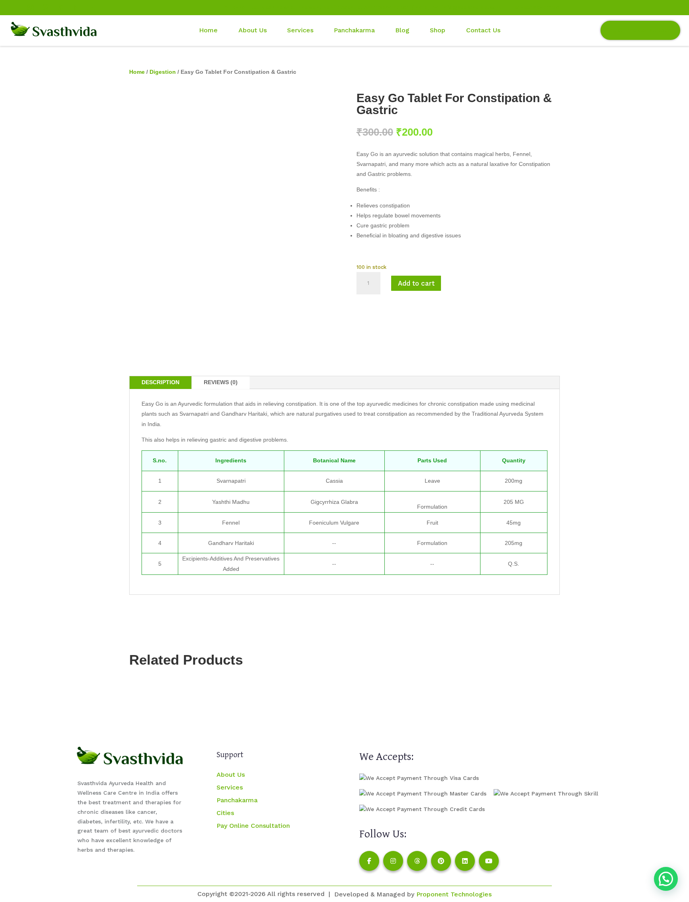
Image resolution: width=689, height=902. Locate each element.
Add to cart (416, 283)
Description (160, 382)
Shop (437, 30)
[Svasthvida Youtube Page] (91, 7)
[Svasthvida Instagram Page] (393, 861)
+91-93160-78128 (535, 7)
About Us (231, 774)
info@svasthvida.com (471, 7)
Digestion (163, 72)
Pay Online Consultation (640, 30)
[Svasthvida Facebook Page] (369, 861)
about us (252, 30)
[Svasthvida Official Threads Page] (45, 7)
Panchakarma (354, 30)
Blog (402, 30)
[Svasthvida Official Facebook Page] (15, 7)
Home (208, 30)
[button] (666, 879)
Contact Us (483, 30)
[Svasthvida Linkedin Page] (465, 861)
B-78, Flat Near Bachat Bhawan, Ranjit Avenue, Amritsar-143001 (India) (331, 7)
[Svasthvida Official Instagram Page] (30, 7)
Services (300, 30)
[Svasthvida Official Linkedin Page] (76, 7)
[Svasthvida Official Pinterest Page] (61, 7)
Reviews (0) (221, 382)
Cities (225, 813)
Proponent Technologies (454, 894)
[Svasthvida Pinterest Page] (441, 861)
